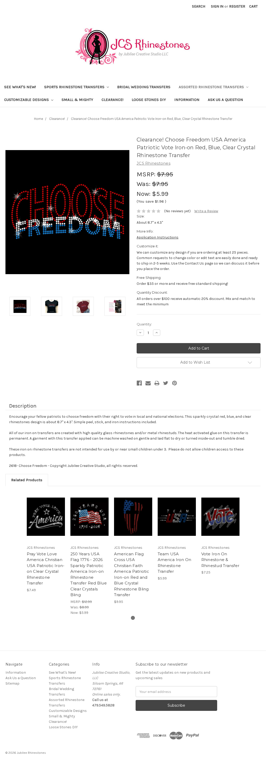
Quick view (45, 512)
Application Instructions (157, 237)
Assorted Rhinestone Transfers (212, 87)
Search (198, 6)
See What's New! (20, 87)
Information (187, 99)
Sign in (217, 6)
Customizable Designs (27, 99)
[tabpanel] (46, 542)
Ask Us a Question (225, 99)
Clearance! (112, 99)
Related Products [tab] (26, 480)
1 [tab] (133, 618)
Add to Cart (46, 521)
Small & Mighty (77, 99)
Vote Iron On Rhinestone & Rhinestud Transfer (220, 559)
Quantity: (144, 324)
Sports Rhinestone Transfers (74, 87)
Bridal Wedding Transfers (143, 87)
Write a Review (206, 211)
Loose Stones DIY (149, 99)
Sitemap (12, 683)
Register (237, 6)
